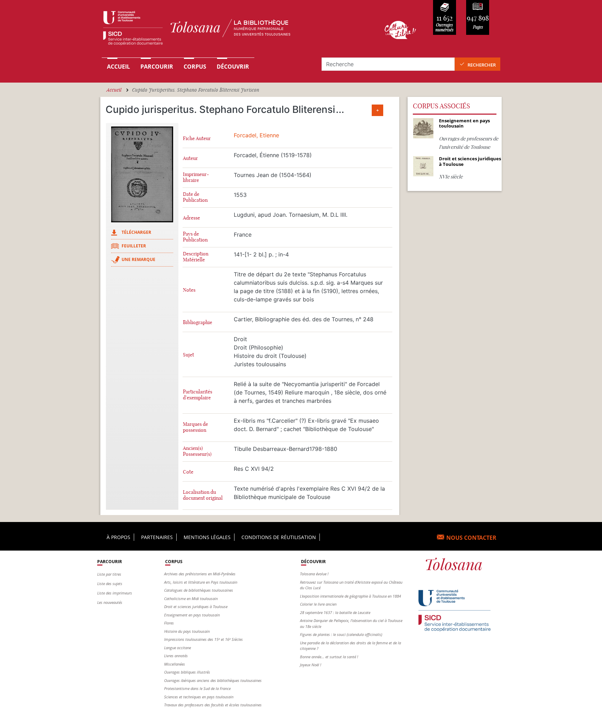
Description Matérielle (195, 257)
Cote (188, 472)
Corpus (195, 66)
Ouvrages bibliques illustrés (187, 672)
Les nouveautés (109, 602)
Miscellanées (174, 664)
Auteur (190, 158)
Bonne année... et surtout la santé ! (329, 656)
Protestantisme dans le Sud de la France (197, 688)
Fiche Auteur (197, 138)
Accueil (118, 66)
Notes (189, 290)
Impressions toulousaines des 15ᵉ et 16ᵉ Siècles (203, 639)
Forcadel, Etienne (256, 135)
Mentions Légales (207, 537)
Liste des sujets (109, 583)
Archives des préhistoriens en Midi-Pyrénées (200, 573)
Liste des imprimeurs (114, 593)
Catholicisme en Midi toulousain (191, 598)
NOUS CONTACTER (471, 538)
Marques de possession (195, 427)
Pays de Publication (195, 237)
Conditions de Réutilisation (278, 537)
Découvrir (233, 66)
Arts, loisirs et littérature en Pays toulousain (200, 582)
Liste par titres (109, 574)
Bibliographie (197, 322)
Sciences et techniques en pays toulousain (198, 696)
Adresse (191, 218)
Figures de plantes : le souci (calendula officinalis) (341, 634)
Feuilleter (134, 246)
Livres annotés (176, 655)
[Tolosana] (232, 30)
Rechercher (482, 65)
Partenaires (157, 537)
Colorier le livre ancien (318, 604)
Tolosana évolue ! (314, 573)
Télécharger (136, 232)
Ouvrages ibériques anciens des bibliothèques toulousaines (213, 680)
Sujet (188, 355)
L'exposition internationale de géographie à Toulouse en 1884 (350, 596)
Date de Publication (195, 197)
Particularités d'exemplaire (197, 395)
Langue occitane (177, 647)
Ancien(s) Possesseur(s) (197, 451)
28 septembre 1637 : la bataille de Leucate (335, 612)
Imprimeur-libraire (196, 177)
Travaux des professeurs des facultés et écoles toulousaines (213, 704)
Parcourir (156, 66)
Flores (169, 622)
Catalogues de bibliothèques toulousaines (198, 590)
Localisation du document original (203, 495)
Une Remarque (138, 259)
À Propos (118, 537)
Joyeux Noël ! (310, 664)
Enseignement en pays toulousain (192, 614)
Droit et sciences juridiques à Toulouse (195, 606)
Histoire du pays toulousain (187, 631)
